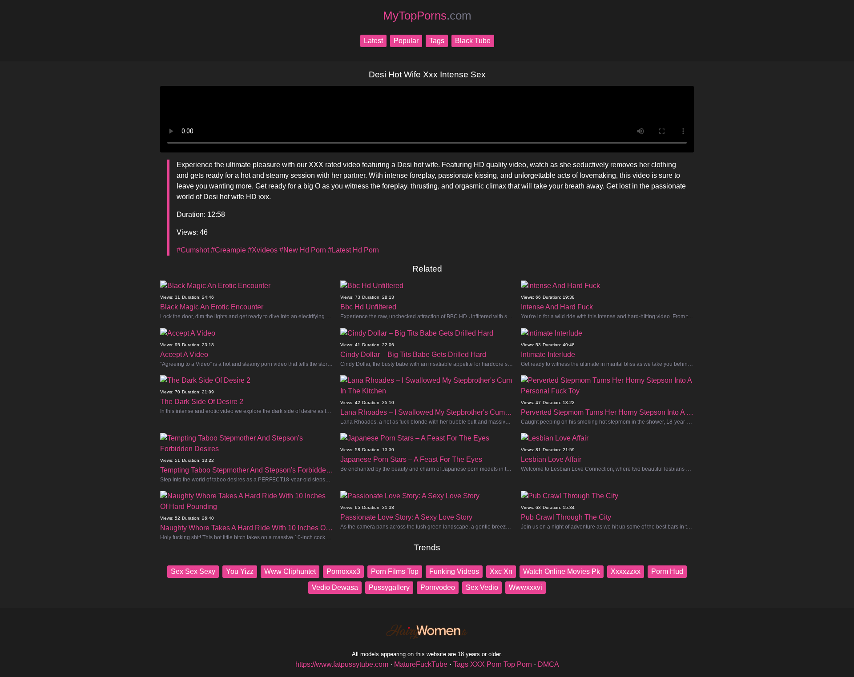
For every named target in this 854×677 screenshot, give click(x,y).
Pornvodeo (437, 587)
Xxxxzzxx (625, 571)
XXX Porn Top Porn (501, 664)
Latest (373, 40)
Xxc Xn (501, 571)
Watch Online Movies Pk (561, 571)
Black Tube (473, 40)
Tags (436, 40)
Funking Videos (454, 571)
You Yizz (240, 571)
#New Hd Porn (302, 250)
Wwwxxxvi (525, 587)
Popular (406, 40)
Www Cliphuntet (290, 571)
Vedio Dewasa (335, 587)
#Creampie (228, 250)
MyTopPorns (427, 15)
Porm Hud (667, 571)
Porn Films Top (395, 571)
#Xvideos (263, 250)
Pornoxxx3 (343, 571)
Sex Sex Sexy (193, 571)
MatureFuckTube (420, 664)
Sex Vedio (482, 587)
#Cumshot (193, 250)
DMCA (548, 664)
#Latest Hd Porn (353, 250)
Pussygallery (389, 587)
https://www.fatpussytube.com (341, 664)
